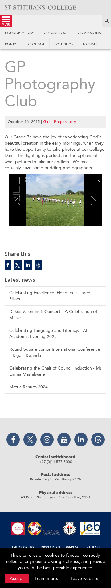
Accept (17, 578)
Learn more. (46, 578)
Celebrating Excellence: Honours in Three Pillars (49, 296)
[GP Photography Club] (8, 265)
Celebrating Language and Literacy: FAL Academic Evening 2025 (48, 333)
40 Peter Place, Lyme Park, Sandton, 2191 (56, 497)
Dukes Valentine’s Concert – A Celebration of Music (53, 314)
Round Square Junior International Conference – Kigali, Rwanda (54, 352)
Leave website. (85, 578)
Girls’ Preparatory (59, 121)
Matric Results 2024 (28, 387)
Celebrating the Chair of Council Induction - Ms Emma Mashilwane (55, 371)
